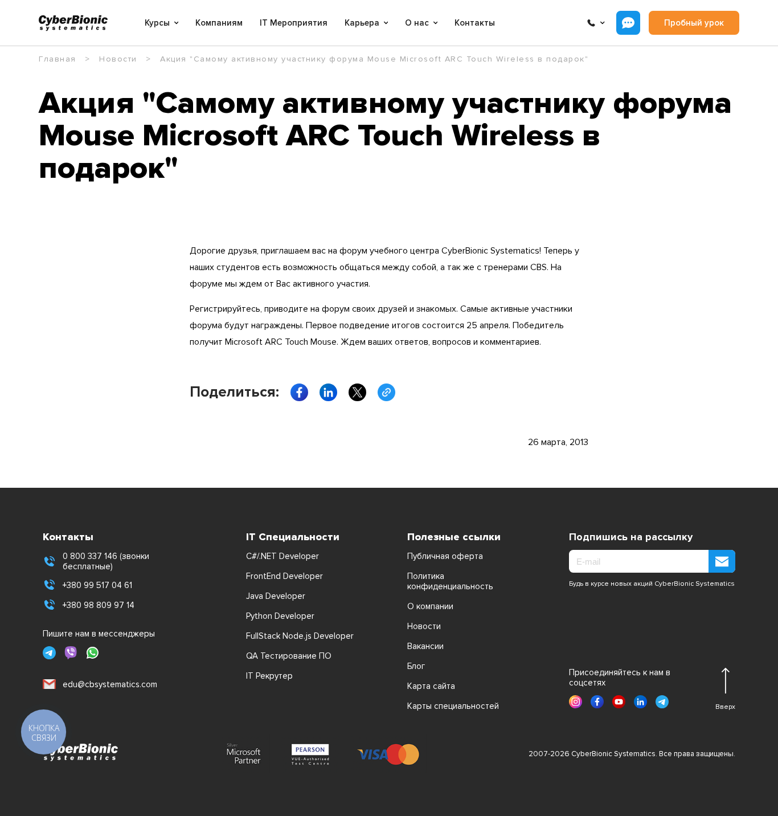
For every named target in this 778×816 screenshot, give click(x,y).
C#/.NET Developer (282, 556)
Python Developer (280, 616)
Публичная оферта (445, 556)
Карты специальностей (453, 706)
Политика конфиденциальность (450, 581)
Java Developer (275, 596)
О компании (430, 606)
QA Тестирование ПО (288, 656)
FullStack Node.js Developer (300, 636)
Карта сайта (431, 686)
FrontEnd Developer (284, 576)
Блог (416, 666)
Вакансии (425, 646)
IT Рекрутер (269, 676)
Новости (424, 626)
